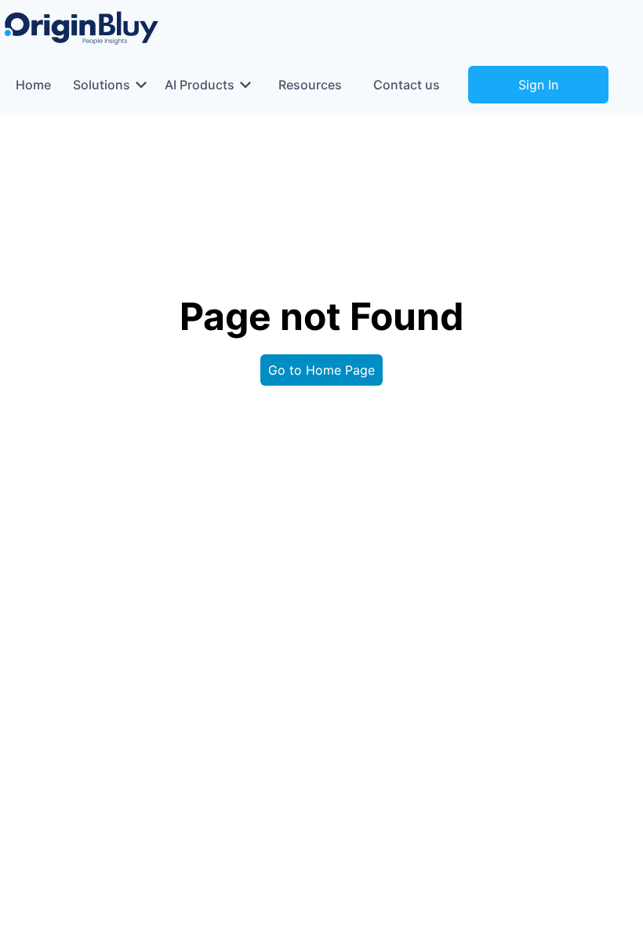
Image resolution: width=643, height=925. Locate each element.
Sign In (538, 84)
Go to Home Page (321, 370)
